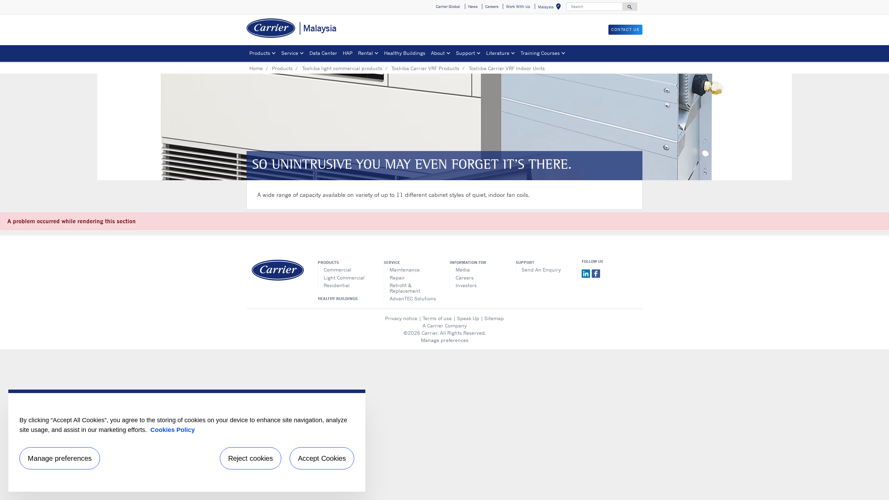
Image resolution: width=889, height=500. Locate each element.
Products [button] (259, 53)
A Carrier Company (445, 325)
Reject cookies (250, 458)
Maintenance (405, 270)
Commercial (337, 270)
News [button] (472, 6)
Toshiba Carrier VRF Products (425, 68)
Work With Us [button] (518, 6)
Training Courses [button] (540, 53)
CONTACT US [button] (625, 29)
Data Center (323, 53)
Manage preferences (444, 340)
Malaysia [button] (551, 8)
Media (463, 270)
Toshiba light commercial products (342, 68)
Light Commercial (344, 278)
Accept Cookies (322, 458)
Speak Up (468, 318)
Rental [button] (365, 53)
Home (256, 68)
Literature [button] (497, 53)
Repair (397, 278)
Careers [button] (491, 6)
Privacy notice (401, 318)
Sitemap (494, 318)
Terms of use (437, 318)
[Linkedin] (587, 272)
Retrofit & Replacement (405, 288)
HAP (347, 53)
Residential (337, 285)
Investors (466, 285)
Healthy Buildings (404, 53)
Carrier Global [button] (448, 6)
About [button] (438, 53)
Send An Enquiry (541, 270)
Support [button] (465, 53)
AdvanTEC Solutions (413, 298)
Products (282, 68)
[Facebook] (596, 272)
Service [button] (289, 53)
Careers (465, 278)
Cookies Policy (172, 429)
